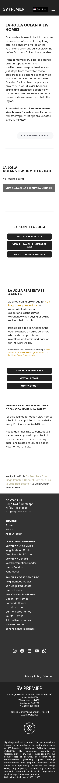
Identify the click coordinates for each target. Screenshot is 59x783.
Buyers (9, 525)
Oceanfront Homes (16, 598)
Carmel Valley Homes (18, 611)
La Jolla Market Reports (29, 254)
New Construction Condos (20, 563)
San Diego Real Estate (18, 586)
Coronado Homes (15, 603)
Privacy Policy (33, 676)
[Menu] (53, 9)
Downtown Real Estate (18, 554)
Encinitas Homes (15, 624)
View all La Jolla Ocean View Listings (29, 188)
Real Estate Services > (29, 370)
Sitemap (48, 676)
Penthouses (12, 571)
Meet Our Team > (30, 378)
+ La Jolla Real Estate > (35, 135)
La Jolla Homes (14, 607)
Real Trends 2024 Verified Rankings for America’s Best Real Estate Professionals (29, 352)
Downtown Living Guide (19, 546)
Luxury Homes (13, 590)
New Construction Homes (20, 594)
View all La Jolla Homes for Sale (29, 245)
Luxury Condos (14, 567)
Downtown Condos (16, 558)
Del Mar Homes (14, 616)
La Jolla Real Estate (29, 236)
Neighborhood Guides (18, 550)
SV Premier (32, 476)
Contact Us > (29, 385)
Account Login (13, 533)
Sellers (9, 529)
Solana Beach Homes (18, 620)
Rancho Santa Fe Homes (20, 629)
